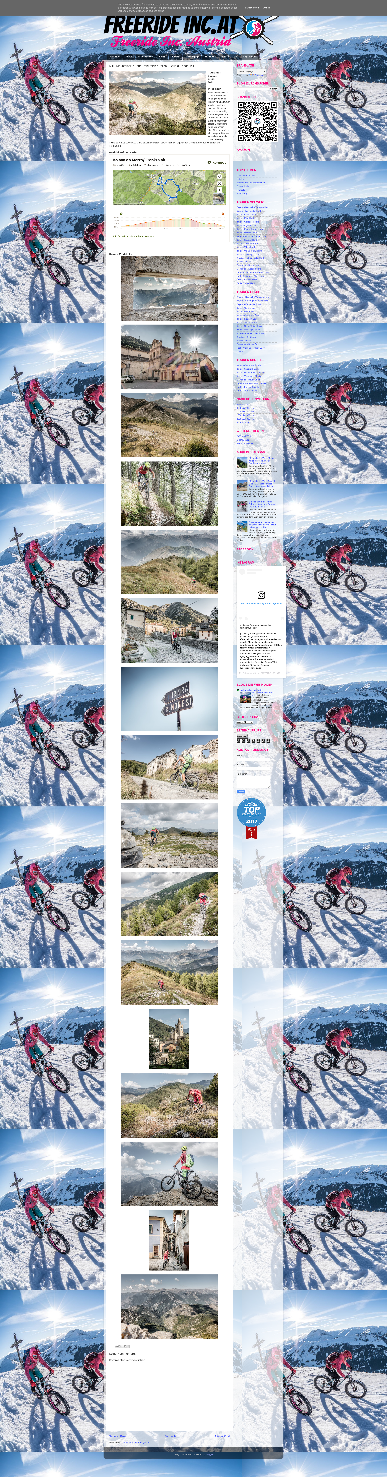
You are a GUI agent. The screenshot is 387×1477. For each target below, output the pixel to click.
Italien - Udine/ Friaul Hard (249, 251)
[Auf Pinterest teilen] (128, 1346)
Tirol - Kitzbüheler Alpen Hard (251, 276)
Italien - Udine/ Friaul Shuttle (250, 372)
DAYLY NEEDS (244, 436)
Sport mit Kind (243, 186)
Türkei (240, 351)
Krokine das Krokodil (251, 690)
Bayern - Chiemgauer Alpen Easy (252, 301)
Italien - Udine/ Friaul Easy (249, 326)
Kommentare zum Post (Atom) (135, 1442)
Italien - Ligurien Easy (247, 319)
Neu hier (115, 56)
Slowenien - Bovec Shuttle (249, 380)
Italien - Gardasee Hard (248, 222)
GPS (234, 56)
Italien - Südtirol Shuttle (248, 369)
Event (162, 56)
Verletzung (242, 193)
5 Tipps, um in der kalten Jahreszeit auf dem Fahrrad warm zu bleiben (262, 504)
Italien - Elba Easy (245, 311)
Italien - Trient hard (246, 247)
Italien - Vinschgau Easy (248, 330)
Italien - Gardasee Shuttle (249, 365)
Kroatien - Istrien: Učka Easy (250, 333)
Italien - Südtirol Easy (247, 322)
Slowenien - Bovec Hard (248, 265)
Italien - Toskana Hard (247, 243)
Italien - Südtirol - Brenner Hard (252, 236)
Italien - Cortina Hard (247, 214)
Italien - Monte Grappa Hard (250, 229)
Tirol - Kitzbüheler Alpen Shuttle (252, 383)
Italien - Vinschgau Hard (248, 254)
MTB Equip (192, 56)
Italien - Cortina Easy (247, 308)
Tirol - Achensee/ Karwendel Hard (253, 272)
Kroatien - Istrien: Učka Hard (250, 258)
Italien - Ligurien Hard (247, 225)
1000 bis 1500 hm (245, 412)
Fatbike (240, 179)
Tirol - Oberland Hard (247, 280)
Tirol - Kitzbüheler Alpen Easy (251, 348)
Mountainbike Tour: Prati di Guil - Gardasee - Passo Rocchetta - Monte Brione (262, 483)
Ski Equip (210, 56)
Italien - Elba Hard (245, 218)
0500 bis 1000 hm (245, 408)
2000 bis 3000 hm (245, 419)
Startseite (170, 1436)
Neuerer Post (117, 1436)
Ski (224, 56)
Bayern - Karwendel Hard (249, 211)
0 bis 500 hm (243, 404)
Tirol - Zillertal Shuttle (247, 390)
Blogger (209, 1454)
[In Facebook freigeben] (125, 1346)
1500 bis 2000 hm (245, 415)
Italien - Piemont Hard (247, 233)
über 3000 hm (243, 422)
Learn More (252, 7)
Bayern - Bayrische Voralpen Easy (253, 297)
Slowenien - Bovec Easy (248, 344)
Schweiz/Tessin (244, 261)
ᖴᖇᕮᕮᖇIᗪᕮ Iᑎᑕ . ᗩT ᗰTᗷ (273, 673)
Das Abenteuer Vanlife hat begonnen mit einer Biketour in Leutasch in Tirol (262, 524)
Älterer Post (222, 1436)
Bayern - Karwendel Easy (249, 304)
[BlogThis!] (119, 1346)
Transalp (241, 190)
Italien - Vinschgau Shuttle (249, 376)
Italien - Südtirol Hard (247, 240)
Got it (266, 7)
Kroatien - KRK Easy (246, 337)
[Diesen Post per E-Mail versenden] (116, 1346)
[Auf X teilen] (122, 1346)
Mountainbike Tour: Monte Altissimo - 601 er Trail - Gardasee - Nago (261, 460)
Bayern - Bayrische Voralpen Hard (253, 207)
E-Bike (175, 56)
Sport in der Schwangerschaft (251, 183)
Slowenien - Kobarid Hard (249, 269)
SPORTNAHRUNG (245, 443)
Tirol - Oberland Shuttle (248, 387)
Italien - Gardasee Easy (248, 315)
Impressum (249, 56)
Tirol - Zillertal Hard (246, 283)
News (129, 56)
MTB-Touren (145, 56)
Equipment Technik (246, 175)
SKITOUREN (243, 440)
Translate (259, 75)
